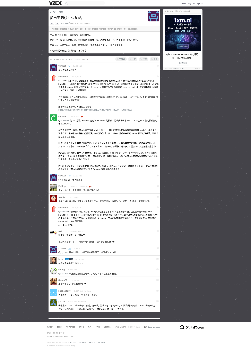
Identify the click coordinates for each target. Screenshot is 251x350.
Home (183, 3)
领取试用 (183, 63)
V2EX (52, 12)
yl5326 (61, 301)
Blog (81, 326)
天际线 (122, 59)
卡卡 (155, 59)
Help (59, 326)
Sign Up (191, 3)
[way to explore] (56, 3)
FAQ (97, 326)
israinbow (63, 76)
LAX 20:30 (92, 342)
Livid (60, 258)
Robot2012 (179, 68)
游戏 (61, 12)
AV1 (60, 231)
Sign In (199, 3)
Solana (107, 326)
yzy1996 (64, 23)
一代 (133, 59)
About (50, 326)
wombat (62, 196)
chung (61, 269)
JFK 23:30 (101, 342)
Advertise (70, 326)
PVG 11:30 (82, 342)
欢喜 (144, 59)
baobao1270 (64, 290)
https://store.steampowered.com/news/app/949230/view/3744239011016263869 (95, 109)
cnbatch (62, 116)
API (89, 326)
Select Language (153, 327)
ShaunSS (62, 280)
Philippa (62, 186)
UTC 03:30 (72, 342)
